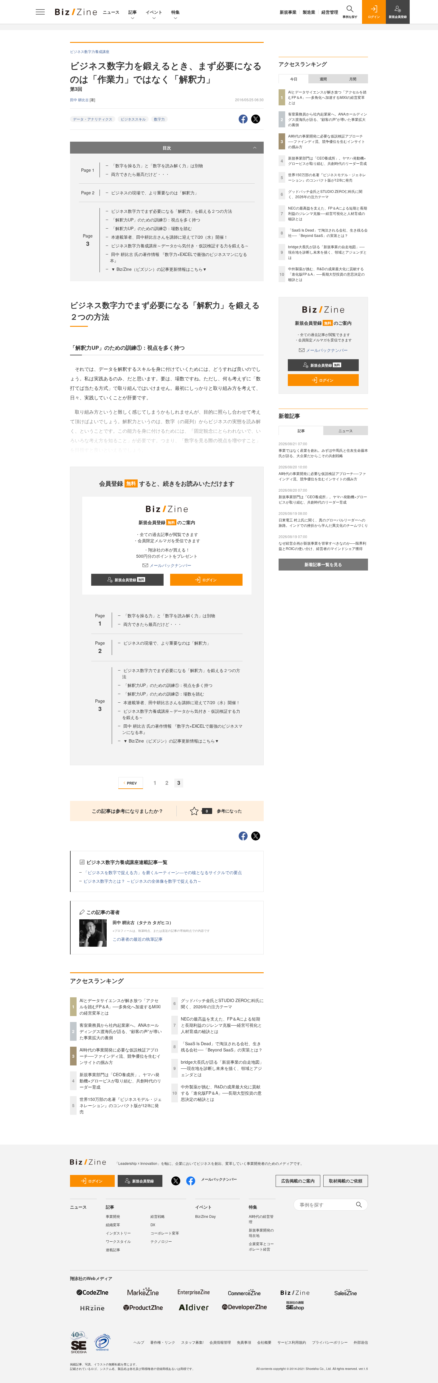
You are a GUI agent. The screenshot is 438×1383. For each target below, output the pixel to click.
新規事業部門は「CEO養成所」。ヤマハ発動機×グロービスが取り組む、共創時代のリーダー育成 (120, 1080)
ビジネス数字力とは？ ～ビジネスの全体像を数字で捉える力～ (142, 881)
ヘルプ (138, 1342)
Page (87, 170)
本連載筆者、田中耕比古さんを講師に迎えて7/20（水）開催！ (169, 237)
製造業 (309, 12)
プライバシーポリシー (330, 1342)
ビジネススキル (133, 118)
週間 (323, 79)
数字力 (159, 118)
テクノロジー (161, 1241)
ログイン (209, 579)
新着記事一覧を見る (323, 564)
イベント (154, 12)
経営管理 (329, 12)
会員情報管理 (220, 1342)
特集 (175, 12)
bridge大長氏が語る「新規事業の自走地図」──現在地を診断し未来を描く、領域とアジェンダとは (222, 1068)
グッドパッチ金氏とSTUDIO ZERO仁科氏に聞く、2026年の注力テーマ (222, 1003)
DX (152, 1224)
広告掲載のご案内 (298, 1181)
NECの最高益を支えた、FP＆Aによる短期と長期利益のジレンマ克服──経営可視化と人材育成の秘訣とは (221, 1025)
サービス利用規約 (291, 1342)
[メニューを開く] (40, 12)
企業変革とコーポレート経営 (261, 1246)
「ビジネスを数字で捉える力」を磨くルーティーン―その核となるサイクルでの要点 (162, 872)
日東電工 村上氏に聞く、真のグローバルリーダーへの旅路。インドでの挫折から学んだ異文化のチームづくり (323, 522)
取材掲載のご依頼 (345, 1181)
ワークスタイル (118, 1241)
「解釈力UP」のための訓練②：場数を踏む (151, 228)
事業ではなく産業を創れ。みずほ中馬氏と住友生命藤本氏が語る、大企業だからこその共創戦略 (323, 453)
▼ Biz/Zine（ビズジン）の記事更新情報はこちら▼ (159, 269)
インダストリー (118, 1232)
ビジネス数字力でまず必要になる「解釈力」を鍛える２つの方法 (171, 211)
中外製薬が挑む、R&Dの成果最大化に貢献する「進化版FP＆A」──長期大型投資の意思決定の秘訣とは (221, 1093)
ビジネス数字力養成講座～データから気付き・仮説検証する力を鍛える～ (180, 246)
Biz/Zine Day (205, 1216)
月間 (352, 79)
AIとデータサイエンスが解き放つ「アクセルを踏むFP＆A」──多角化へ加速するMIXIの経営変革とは (120, 1006)
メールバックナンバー (170, 565)
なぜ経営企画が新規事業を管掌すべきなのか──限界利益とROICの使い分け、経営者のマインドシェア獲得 (322, 545)
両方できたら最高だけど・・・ (140, 174)
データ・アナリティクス (92, 118)
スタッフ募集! (192, 1342)
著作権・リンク (162, 1342)
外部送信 (361, 1342)
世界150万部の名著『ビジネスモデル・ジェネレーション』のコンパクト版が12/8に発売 (121, 1105)
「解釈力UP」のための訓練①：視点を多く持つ (155, 220)
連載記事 (113, 1249)
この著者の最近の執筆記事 (138, 939)
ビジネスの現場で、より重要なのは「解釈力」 (155, 193)
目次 (167, 148)
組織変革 (113, 1224)
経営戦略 (157, 1216)
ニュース (111, 12)
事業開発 (113, 1216)
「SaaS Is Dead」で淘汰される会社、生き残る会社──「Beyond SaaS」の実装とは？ (222, 1046)
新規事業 (288, 12)
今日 (293, 79)
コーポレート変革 (164, 1232)
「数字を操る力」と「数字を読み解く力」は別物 (157, 165)
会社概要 (264, 1342)
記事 (132, 12)
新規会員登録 (129, 579)
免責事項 (244, 1342)
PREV (132, 783)
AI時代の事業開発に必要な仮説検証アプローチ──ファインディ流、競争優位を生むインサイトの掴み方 (120, 1056)
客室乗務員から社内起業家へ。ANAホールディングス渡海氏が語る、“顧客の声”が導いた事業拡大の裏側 (121, 1031)
